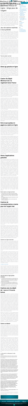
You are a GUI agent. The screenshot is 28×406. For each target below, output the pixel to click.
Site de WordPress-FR (23, 31)
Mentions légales (17, 401)
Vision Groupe (4, 401)
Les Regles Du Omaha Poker (4, 264)
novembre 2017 (22, 22)
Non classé (21, 26)
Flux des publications (22, 29)
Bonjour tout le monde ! (4, 399)
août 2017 (21, 23)
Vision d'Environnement (10, 401)
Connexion (21, 28)
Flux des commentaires (23, 30)
